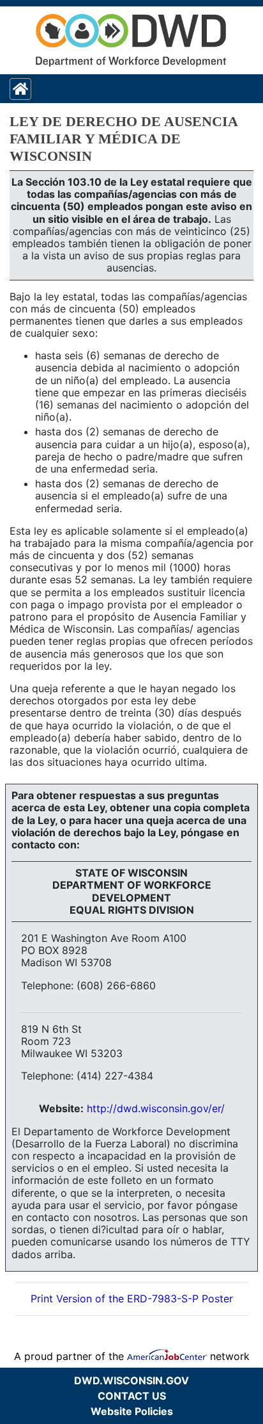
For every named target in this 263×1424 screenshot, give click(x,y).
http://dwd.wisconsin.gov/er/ (156, 1108)
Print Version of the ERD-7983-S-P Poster (132, 1298)
